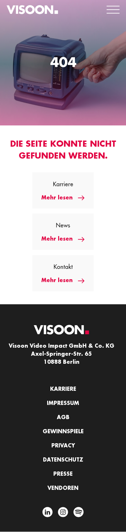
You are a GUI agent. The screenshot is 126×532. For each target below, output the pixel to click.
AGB (63, 417)
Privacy (63, 445)
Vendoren (63, 488)
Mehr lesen (57, 197)
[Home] (32, 9)
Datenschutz (63, 460)
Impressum (63, 403)
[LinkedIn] (47, 513)
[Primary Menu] (113, 10)
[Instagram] (63, 513)
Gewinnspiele (63, 431)
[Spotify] (78, 513)
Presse (63, 474)
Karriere (63, 389)
